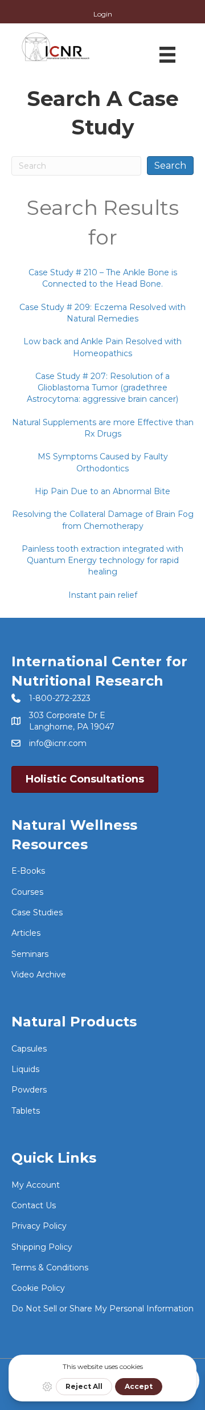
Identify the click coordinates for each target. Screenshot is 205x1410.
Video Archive (38, 974)
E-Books (28, 871)
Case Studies (37, 912)
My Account (35, 1185)
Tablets (25, 1111)
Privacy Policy (39, 1226)
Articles (25, 933)
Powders (29, 1090)
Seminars (29, 954)
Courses (27, 892)
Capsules (29, 1049)
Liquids (25, 1069)
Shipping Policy (41, 1247)
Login (102, 14)
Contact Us (33, 1205)
